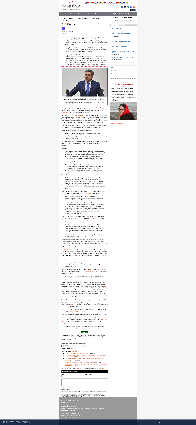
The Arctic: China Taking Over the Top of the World (123, 57)
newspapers (102, 245)
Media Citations (123, 14)
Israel (65, 271)
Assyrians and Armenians (90, 316)
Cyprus (66, 321)
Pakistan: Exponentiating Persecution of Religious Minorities (79, 362)
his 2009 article (87, 271)
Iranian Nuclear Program (117, 70)
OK (160, 422)
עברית (108, 3)
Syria (105, 319)
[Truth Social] (63, 29)
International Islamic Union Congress (89, 107)
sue (95, 245)
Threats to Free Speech (116, 80)
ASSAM (97, 109)
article (103, 119)
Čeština (87, 3)
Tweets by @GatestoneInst (117, 123)
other (71, 321)
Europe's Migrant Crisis (116, 73)
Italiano (111, 3)
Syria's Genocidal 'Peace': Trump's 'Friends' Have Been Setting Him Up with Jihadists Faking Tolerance (86, 364)
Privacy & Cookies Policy (75, 418)
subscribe (79, 368)
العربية (85, 3)
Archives (105, 14)
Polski (117, 3)
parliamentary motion (94, 218)
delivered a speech (80, 115)
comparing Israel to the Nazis (77, 311)
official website (87, 193)
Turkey (72, 348)
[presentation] (115, 25)
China (112, 67)
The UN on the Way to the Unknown (119, 46)
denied (75, 245)
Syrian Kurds (103, 318)
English (99, 3)
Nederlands (114, 3)
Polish (64, 33)
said (105, 286)
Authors (88, 14)
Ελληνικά (96, 3)
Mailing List (114, 14)
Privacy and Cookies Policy (25, 423)
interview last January (69, 250)
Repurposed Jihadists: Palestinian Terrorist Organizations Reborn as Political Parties (121, 40)
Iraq (62, 321)
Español (102, 3)
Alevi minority (83, 318)
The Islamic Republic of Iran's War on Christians (77, 353)
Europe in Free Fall (116, 28)
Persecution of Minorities (116, 77)
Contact (133, 14)
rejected (68, 297)
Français (105, 3)
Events (72, 14)
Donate (97, 14)
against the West (102, 269)
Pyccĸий (123, 3)
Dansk (90, 3)
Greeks (81, 316)
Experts (80, 14)
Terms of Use (64, 418)
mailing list (103, 368)
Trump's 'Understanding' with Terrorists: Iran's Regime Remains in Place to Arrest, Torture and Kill (85, 355)
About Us (63, 14)
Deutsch (93, 3)
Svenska (126, 3)
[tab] (115, 25)
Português (120, 3)
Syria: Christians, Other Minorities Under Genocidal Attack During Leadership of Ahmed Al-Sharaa (84, 359)
